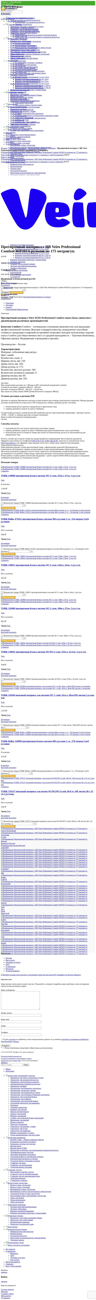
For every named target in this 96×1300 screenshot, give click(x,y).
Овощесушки (15, 114)
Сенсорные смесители (24, 103)
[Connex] (44, 935)
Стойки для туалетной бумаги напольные (27, 1118)
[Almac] (44, 952)
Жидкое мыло (15, 1146)
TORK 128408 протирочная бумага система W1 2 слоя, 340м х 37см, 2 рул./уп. (41, 608)
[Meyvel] (44, 894)
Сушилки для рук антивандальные (24, 29)
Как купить (10, 960)
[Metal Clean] (44, 896)
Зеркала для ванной (18, 1114)
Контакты (9, 969)
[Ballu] (44, 947)
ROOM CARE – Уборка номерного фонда (27, 1140)
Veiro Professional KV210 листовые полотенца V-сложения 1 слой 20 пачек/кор (32, 155)
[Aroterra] (44, 949)
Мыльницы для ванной (19, 1120)
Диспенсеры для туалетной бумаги (24, 1101)
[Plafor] (44, 886)
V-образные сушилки (18, 36)
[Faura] (44, 926)
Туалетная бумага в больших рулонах (25, 1161)
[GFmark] (44, 915)
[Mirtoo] (44, 892)
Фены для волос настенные (17, 270)
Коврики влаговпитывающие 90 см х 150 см (32, 258)
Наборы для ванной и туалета (22, 1133)
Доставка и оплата (13, 962)
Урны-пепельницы (17, 58)
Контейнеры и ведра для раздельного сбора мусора (30, 48)
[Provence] (44, 882)
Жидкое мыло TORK (18, 1148)
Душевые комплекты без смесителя (29, 113)
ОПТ (8, 964)
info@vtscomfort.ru (8, 443)
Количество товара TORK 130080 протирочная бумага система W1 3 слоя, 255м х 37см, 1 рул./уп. (43, 503)
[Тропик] (44, 829)
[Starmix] (44, 871)
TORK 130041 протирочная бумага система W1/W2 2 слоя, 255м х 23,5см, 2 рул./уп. (43, 652)
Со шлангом (15, 277)
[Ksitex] (44, 905)
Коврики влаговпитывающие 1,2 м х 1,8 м (32, 77)
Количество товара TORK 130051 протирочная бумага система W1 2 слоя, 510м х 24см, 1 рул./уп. (43, 592)
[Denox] (44, 932)
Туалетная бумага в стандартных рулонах (26, 1157)
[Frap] (44, 922)
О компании (10, 967)
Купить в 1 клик (16, 292)
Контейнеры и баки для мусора (22, 145)
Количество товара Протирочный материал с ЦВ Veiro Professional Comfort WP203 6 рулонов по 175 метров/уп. (48, 287)
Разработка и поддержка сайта (11, 1060)
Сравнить (9, 1264)
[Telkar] (44, 867)
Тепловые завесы (17, 120)
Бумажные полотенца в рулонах (23, 1142)
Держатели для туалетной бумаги (23, 1097)
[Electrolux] (44, 928)
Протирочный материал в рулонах (42, 148)
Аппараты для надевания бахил (23, 135)
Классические (15, 272)
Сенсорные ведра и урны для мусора (25, 50)
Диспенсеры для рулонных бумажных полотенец (30, 54)
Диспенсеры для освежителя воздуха (29, 22)
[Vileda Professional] (44, 854)
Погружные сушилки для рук (22, 27)
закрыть (4, 1272)
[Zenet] (44, 850)
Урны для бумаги (17, 54)
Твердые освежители (23, 24)
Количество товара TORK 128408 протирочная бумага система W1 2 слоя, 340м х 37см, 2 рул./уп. (43, 636)
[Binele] (44, 945)
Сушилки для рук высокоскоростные (25, 32)
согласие (12, 1039)
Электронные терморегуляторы (22, 124)
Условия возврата (13, 971)
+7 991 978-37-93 (7, 4)
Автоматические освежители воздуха (25, 1084)
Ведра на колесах (17, 64)
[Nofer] (44, 888)
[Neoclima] (44, 890)
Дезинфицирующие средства (21, 1152)
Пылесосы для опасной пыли (22, 102)
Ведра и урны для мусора (20, 141)
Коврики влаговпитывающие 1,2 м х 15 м (31, 81)
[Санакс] (44, 839)
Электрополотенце (17, 34)
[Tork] (44, 865)
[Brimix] (44, 941)
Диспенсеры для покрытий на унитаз (25, 1093)
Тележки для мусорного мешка (22, 264)
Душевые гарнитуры (18, 75)
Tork (2, 480)
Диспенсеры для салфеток (20, 1099)
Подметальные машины (19, 99)
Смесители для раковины (20, 1131)
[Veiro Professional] (44, 860)
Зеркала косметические (19, 1112)
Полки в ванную (17, 1122)
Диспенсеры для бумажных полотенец (25, 1088)
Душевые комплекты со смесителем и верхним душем (36, 116)
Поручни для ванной (18, 1124)
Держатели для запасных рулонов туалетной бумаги (36, 35)
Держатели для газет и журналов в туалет (27, 1078)
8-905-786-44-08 (51, 441)
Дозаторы (14, 1105)
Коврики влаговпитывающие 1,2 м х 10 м (31, 79)
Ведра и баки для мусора (15, 139)
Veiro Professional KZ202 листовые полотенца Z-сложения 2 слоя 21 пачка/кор (32, 162)
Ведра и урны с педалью (20, 143)
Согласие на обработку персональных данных (16, 1058)
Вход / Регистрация (13, 1266)
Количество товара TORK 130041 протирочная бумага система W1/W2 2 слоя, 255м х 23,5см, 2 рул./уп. (45, 679)
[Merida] (44, 899)
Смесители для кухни (19, 1129)
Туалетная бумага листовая (21, 1167)
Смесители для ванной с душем (23, 111)
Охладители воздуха (18, 116)
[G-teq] (44, 918)
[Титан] (44, 833)
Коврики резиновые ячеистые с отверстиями (28, 260)
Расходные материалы (18, 148)
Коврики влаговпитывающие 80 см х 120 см (32, 255)
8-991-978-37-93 (37, 441)
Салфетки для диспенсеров (21, 1165)
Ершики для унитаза (18, 1110)
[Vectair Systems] (44, 862)
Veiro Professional (13, 263)
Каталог (4, 148)
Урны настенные (17, 158)
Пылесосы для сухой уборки (21, 97)
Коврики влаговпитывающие (22, 74)
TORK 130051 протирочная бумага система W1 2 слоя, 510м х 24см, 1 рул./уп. (41, 565)
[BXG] (44, 939)
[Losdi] (44, 901)
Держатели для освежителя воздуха (24, 1080)
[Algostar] (44, 954)
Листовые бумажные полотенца (23, 1155)
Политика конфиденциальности (11, 1056)
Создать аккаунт (7, 1289)
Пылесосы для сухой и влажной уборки (26, 95)
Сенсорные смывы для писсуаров (28, 105)
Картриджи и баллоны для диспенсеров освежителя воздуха (34, 1150)
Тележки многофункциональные (23, 266)
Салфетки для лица (18, 1163)
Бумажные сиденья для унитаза (22, 1144)
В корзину (5, 292)
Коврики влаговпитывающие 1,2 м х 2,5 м (32, 253)
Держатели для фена (18, 1086)
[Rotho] (44, 875)
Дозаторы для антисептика (25, 65)
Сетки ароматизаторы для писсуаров (25, 1135)
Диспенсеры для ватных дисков (23, 1090)
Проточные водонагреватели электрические (28, 118)
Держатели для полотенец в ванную (24, 1082)
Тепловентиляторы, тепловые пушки (25, 122)
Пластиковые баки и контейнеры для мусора (28, 52)
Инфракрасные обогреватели (22, 110)
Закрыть (4, 1063)
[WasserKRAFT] (44, 852)
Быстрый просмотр (8, 500)
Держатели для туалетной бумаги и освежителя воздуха (37, 37)
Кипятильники (16, 112)
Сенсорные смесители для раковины (25, 1103)
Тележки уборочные (18, 268)
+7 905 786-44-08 (15, 2)
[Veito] (44, 858)
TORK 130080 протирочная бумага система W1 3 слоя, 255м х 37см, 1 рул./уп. (41, 475)
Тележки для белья (17, 66)
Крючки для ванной (18, 1116)
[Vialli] (44, 856)
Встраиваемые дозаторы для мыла (28, 63)
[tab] (50, 303)
